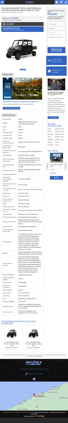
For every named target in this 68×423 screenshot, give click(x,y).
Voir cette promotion (11, 108)
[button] (47, 166)
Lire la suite (53, 117)
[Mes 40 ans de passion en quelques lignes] (56, 84)
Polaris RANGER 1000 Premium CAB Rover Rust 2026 (11, 343)
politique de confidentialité (41, 412)
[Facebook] (34, 379)
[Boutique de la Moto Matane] (29, 2)
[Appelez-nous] (66, 2)
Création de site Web (28, 416)
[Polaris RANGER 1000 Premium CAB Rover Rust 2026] (11, 333)
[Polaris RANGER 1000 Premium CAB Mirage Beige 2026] (33, 333)
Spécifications (9, 115)
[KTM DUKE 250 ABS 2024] (56, 158)
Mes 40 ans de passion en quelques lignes (56, 93)
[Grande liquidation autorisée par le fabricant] (22, 89)
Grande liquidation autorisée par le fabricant (21, 101)
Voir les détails (56, 178)
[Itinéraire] (61, 2)
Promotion (8, 74)
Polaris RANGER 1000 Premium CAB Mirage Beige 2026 (33, 343)
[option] (56, 166)
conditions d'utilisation (55, 412)
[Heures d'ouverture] (57, 2)
